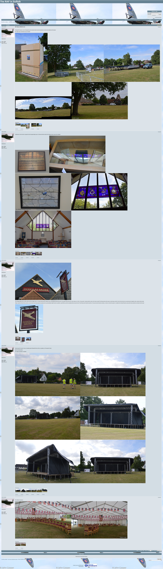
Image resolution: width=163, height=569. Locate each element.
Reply (160, 23)
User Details (81, 19)
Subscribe (159, 559)
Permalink (159, 131)
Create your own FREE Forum (78, 565)
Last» (146, 550)
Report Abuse (81, 566)
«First (137, 550)
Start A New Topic (155, 23)
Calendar (104, 19)
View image (16, 257)
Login (160, 14)
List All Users (35, 19)
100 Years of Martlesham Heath (13, 559)
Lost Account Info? (158, 17)
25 (143, 550)
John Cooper (4, 26)
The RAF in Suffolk (4, 559)
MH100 (160, 551)
